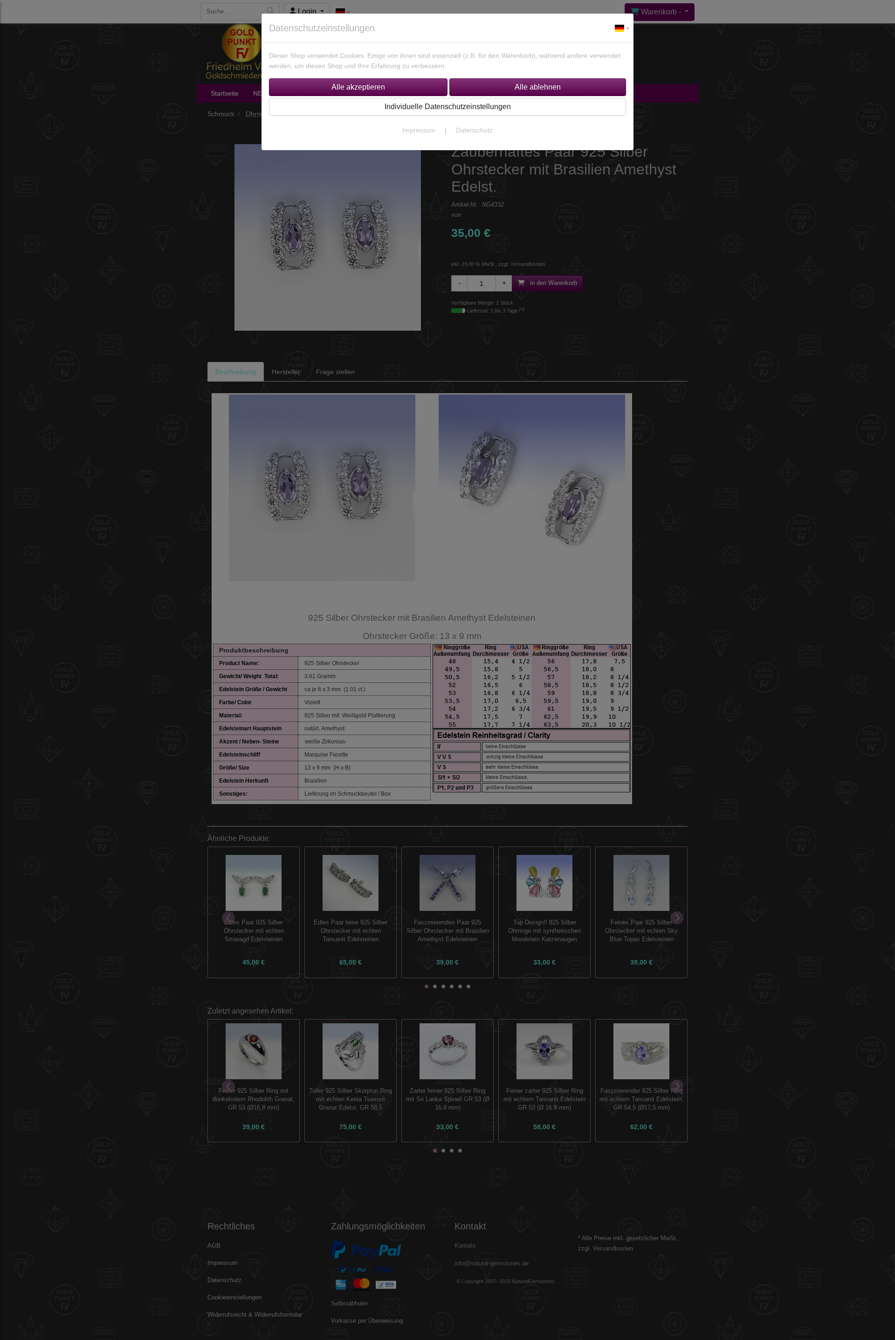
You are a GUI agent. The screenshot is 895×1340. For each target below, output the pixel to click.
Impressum (418, 130)
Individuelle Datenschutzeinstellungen (448, 107)
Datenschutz (474, 130)
